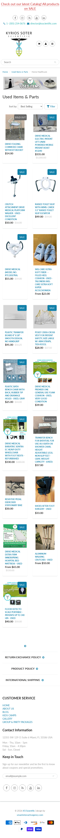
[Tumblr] (29, 17)
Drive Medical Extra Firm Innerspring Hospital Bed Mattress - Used (13, 557)
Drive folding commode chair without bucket (14, 147)
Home (5, 72)
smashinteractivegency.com (30, 815)
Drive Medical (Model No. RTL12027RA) (12, 272)
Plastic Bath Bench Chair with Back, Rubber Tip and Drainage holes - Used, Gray (15, 392)
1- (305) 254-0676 (15, 23)
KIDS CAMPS (9, 715)
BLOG (5, 712)
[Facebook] (15, 17)
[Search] (55, 62)
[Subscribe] (53, 776)
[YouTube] (36, 17)
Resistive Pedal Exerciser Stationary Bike (13, 502)
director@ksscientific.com (43, 23)
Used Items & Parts (20, 72)
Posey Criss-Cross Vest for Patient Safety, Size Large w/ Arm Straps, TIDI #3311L (45, 338)
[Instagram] (22, 17)
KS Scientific (29, 810)
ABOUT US (8, 708)
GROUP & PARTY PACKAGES (17, 722)
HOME (6, 705)
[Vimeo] (43, 17)
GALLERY (7, 718)
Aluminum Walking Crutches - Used (43, 557)
